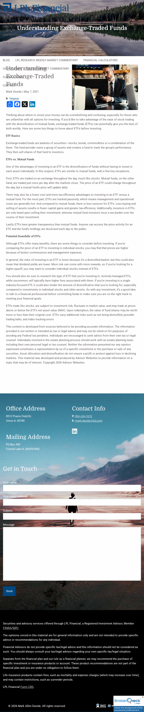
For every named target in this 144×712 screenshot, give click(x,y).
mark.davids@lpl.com (88, 420)
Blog (6, 60)
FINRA (7, 628)
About (7, 26)
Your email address (28, 496)
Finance (14, 98)
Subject (21, 510)
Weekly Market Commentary (48, 68)
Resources (11, 52)
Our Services (12, 43)
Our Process (12, 35)
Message (22, 524)
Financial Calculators (100, 60)
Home (7, 18)
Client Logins (13, 77)
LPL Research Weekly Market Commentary (46, 60)
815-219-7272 (83, 416)
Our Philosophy (38, 35)
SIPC (16, 628)
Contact (9, 85)
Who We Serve (85, 35)
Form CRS (27, 687)
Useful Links (12, 68)
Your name (23, 482)
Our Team (62, 35)
